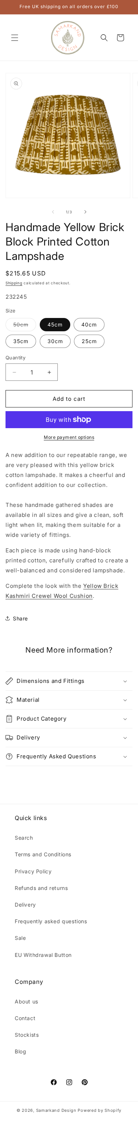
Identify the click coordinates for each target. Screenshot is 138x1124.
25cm (89, 341)
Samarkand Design (56, 1110)
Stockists (27, 1035)
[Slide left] (53, 212)
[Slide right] (85, 212)
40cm (89, 324)
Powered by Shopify (99, 1110)
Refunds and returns (41, 888)
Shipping (14, 283)
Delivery (25, 904)
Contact (25, 1018)
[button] (15, 38)
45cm (55, 324)
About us (26, 1001)
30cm (55, 341)
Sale (20, 938)
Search (24, 837)
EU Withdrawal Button (43, 955)
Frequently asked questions (51, 921)
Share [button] (20, 618)
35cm (20, 341)
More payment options (69, 437)
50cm (24, 326)
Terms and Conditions (43, 854)
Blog (20, 1051)
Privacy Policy (33, 871)
